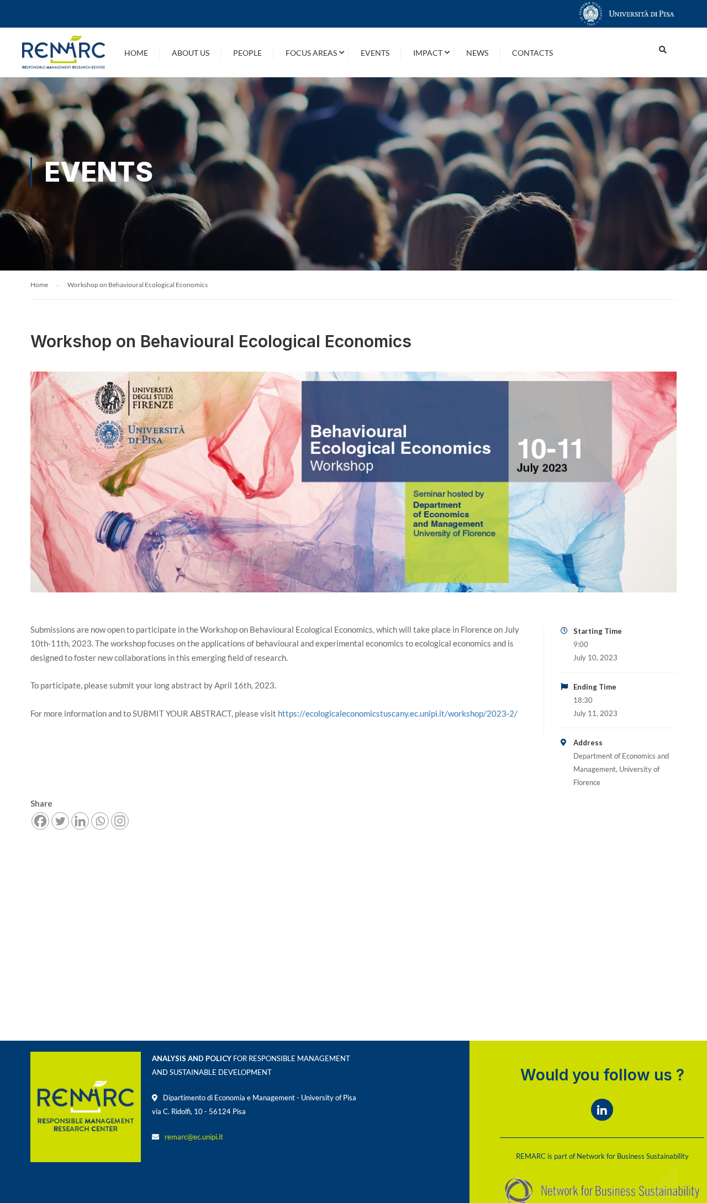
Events (375, 52)
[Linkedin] (80, 821)
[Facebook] (40, 821)
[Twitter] (60, 821)
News (477, 52)
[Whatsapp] (100, 821)
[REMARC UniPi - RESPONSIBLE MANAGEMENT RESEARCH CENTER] (63, 52)
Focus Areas (311, 52)
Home (136, 52)
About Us (190, 52)
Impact (427, 52)
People (247, 52)
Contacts (532, 52)
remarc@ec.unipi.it (194, 1136)
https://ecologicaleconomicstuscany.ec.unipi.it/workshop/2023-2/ (397, 713)
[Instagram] (120, 821)
